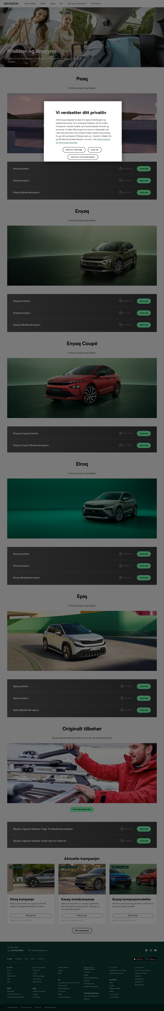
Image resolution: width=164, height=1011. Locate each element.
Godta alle (94, 150)
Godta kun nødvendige (74, 150)
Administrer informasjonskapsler (83, 157)
